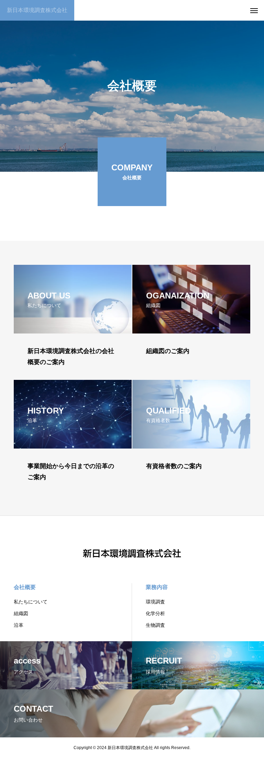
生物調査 (155, 625)
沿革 (18, 625)
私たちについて (30, 601)
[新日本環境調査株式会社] (132, 549)
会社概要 (25, 587)
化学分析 (155, 613)
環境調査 (155, 601)
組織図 (21, 613)
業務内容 (157, 587)
